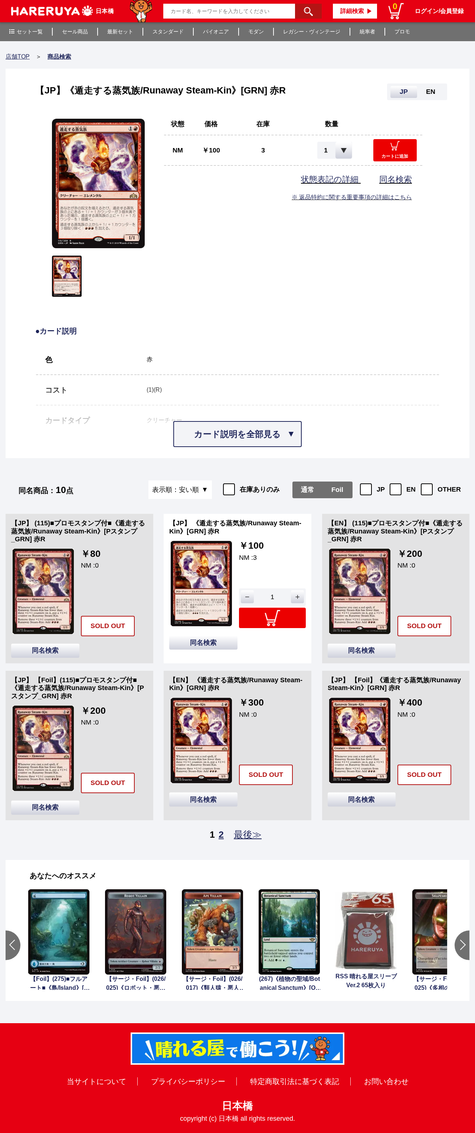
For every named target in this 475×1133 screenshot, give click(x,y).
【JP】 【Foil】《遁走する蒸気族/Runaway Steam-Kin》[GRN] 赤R (394, 684)
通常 (307, 489)
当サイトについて (96, 1081)
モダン (256, 32)
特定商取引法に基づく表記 (294, 1081)
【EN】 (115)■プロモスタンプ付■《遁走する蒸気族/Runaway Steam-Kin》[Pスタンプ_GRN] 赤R (395, 531)
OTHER (449, 489)
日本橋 (237, 1105)
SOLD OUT (108, 626)
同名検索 (395, 179)
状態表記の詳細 (331, 179)
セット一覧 (30, 32)
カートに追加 (394, 156)
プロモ (402, 32)
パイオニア (216, 32)
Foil (337, 489)
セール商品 (75, 32)
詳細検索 (352, 11)
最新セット (120, 32)
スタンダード (168, 32)
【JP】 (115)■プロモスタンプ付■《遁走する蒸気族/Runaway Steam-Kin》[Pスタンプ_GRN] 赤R (78, 531)
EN (411, 489)
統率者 (367, 32)
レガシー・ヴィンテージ (311, 32)
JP (381, 489)
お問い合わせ (386, 1081)
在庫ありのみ (260, 489)
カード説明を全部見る (237, 434)
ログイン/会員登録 (439, 11)
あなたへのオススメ (63, 875)
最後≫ (248, 834)
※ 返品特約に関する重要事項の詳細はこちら (352, 197)
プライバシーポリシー (188, 1081)
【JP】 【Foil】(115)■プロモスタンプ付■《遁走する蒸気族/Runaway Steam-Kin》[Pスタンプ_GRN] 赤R (77, 688)
